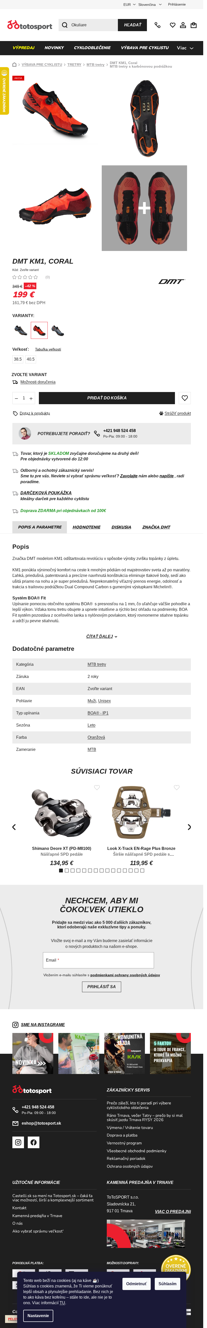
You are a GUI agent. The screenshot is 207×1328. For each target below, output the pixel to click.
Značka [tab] (156, 527)
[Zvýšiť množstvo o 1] (31, 398)
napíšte (167, 476)
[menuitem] (23, 48)
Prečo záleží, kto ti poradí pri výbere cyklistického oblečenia (139, 1105)
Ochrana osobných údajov (130, 1166)
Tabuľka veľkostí (48, 349)
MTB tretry (97, 664)
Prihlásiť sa (101, 987)
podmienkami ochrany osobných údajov (125, 975)
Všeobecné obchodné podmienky (136, 1151)
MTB (92, 749)
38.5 (18, 359)
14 (142, 870)
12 (131, 870)
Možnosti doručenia (38, 382)
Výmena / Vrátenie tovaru (130, 1128)
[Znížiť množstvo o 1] (16, 398)
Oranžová (96, 737)
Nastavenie (38, 1316)
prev (13, 827)
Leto (91, 725)
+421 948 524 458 (158, 25)
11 (125, 870)
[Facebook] (33, 1142)
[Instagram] (18, 1142)
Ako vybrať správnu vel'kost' (38, 1231)
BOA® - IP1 (98, 713)
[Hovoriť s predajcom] (33, 414)
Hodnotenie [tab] (86, 527)
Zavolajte (129, 476)
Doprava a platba (122, 1135)
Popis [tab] (24, 527)
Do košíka (107, 398)
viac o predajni (173, 1211)
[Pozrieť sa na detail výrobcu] (172, 281)
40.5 (31, 359)
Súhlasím (167, 1284)
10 (119, 870)
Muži (92, 701)
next (189, 827)
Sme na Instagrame (43, 1025)
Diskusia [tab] (121, 527)
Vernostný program (124, 1143)
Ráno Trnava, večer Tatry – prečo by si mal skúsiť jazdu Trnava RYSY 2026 (145, 1118)
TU (62, 1303)
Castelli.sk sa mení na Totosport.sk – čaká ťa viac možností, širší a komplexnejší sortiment (53, 1198)
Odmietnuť (136, 1284)
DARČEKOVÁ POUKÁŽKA (46, 493)
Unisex (104, 701)
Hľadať (132, 25)
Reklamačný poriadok (126, 1159)
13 (136, 870)
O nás (17, 1223)
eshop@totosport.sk (41, 1123)
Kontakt (19, 1208)
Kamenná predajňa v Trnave (37, 1216)
